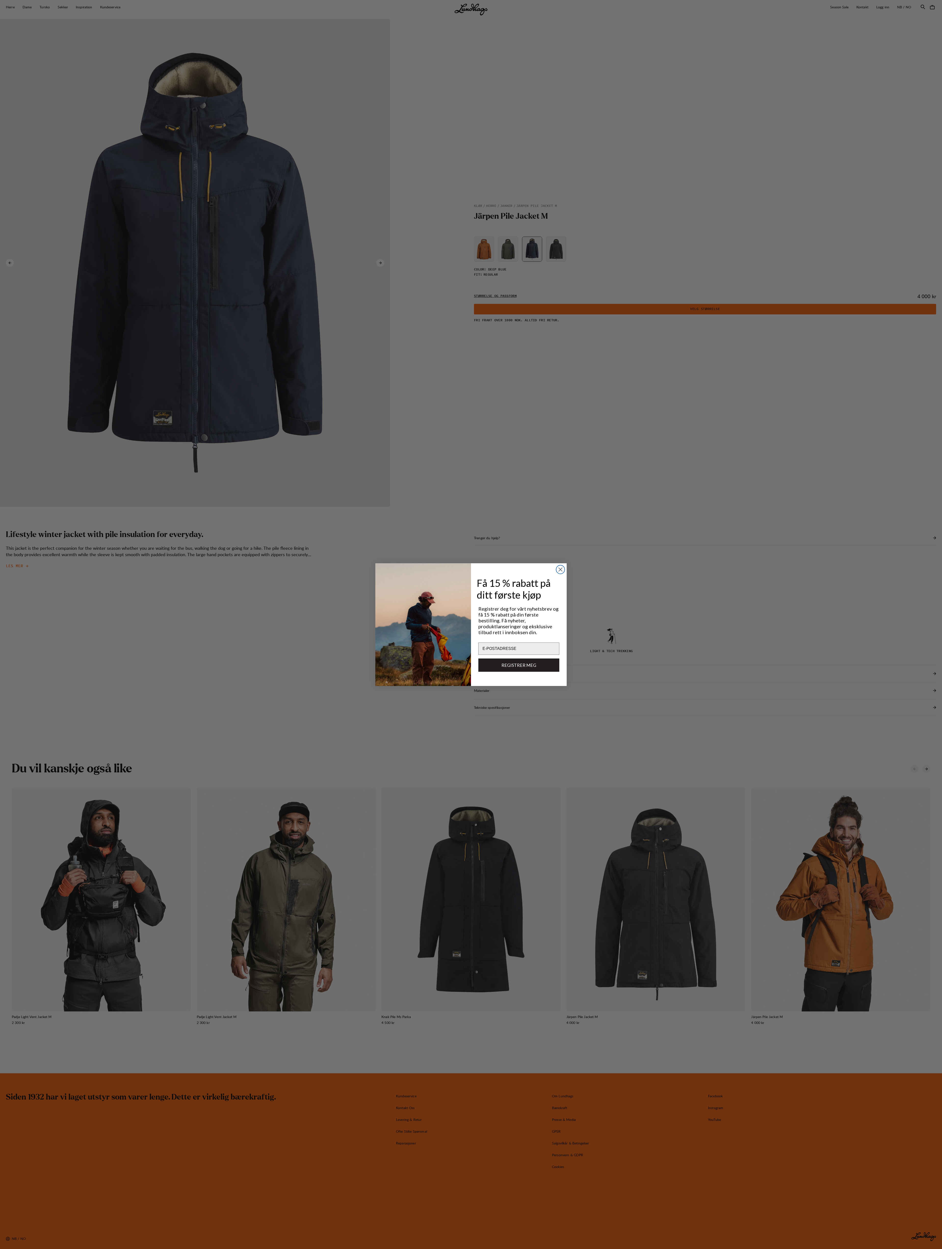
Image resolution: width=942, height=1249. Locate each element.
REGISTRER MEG (518, 665)
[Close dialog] (560, 569)
